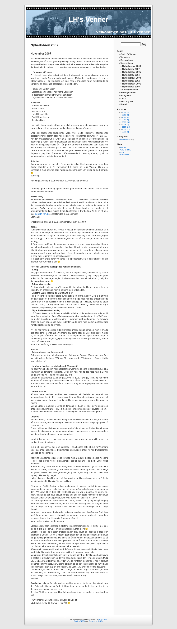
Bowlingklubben (128, 92)
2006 (126, 129)
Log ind (123, 147)
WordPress (124, 155)
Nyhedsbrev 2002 (131, 81)
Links (123, 98)
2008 (125, 125)
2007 (126, 127)
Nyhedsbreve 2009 (131, 66)
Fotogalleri (125, 95)
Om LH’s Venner (128, 54)
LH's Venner (88, 19)
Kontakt (124, 104)
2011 (125, 117)
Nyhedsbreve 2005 (131, 72)
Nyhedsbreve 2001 (131, 84)
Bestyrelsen (126, 60)
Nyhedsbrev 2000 (131, 87)
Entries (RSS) (79, 621)
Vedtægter (125, 57)
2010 (125, 120)
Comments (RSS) (96, 621)
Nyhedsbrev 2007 (131, 69)
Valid (125, 150)
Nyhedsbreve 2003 (131, 78)
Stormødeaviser (130, 89)
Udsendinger (126, 63)
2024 (125, 112)
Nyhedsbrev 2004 (131, 75)
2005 (125, 132)
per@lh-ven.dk (42, 214)
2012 (125, 115)
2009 (126, 122)
